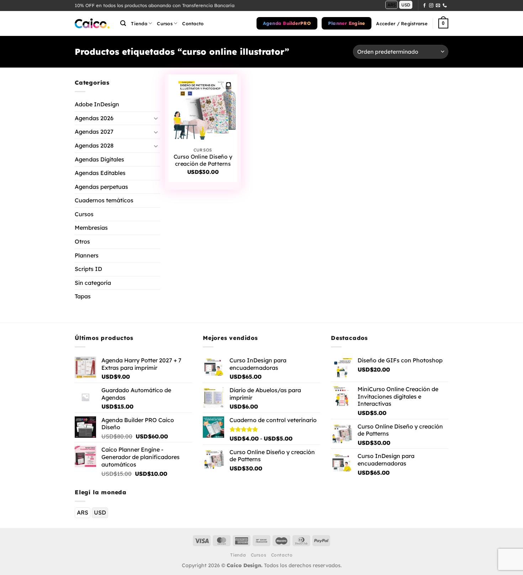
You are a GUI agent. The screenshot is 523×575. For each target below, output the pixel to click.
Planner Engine (346, 23)
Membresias (91, 227)
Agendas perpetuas (101, 186)
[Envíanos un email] (438, 5)
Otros (82, 241)
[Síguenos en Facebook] (424, 5)
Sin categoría (93, 282)
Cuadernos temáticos (104, 200)
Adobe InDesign (97, 104)
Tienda (139, 23)
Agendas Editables (100, 172)
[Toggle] (156, 118)
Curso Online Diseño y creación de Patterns (203, 160)
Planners (87, 255)
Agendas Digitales (99, 159)
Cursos (84, 214)
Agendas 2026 (94, 117)
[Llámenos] (445, 5)
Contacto (193, 23)
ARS (391, 4)
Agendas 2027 (94, 131)
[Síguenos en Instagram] (431, 5)
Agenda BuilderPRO (287, 23)
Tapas (83, 296)
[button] (123, 23)
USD (405, 4)
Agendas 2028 (94, 145)
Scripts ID (88, 268)
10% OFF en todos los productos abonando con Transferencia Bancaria (154, 5)
